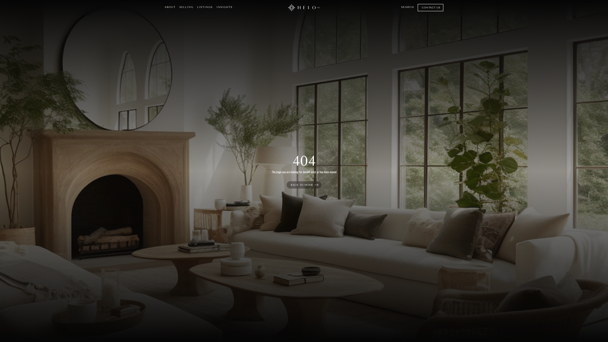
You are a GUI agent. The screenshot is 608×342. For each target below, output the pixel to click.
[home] (304, 7)
